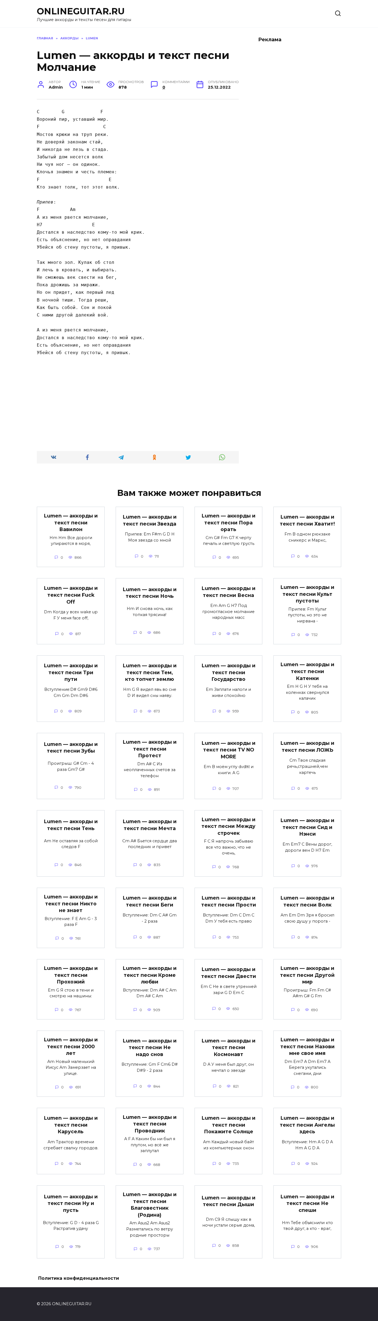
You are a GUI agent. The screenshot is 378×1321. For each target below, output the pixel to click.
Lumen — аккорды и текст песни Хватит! (307, 520)
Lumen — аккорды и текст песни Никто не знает (71, 903)
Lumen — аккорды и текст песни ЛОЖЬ (307, 746)
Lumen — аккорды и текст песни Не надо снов (150, 1047)
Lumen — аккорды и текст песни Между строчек (228, 826)
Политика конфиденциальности (78, 1278)
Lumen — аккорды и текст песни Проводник (150, 1123)
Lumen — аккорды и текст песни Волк (307, 901)
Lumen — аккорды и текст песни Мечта (150, 824)
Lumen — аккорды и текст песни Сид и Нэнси (307, 827)
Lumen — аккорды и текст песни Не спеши (307, 1203)
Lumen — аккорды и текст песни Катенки (307, 671)
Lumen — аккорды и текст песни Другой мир (307, 975)
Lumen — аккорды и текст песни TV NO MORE (228, 749)
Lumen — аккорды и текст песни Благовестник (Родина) (150, 1204)
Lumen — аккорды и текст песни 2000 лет (71, 1046)
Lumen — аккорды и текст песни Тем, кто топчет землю (150, 672)
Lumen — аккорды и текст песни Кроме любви (150, 975)
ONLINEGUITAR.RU (81, 11)
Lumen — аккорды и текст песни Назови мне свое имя (307, 1046)
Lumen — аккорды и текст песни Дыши (228, 1201)
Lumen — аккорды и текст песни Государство (228, 672)
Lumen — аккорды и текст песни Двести (228, 972)
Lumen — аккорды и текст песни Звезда (150, 520)
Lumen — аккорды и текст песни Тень (71, 824)
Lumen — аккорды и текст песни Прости (228, 901)
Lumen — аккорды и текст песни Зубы (71, 747)
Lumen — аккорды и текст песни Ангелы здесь (307, 1124)
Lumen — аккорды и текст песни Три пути (71, 672)
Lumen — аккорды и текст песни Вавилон (71, 522)
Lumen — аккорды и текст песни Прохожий (71, 975)
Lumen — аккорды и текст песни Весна (228, 591)
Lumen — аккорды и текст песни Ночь (150, 592)
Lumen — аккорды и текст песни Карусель (71, 1124)
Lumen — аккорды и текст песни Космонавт (228, 1047)
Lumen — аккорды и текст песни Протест (150, 748)
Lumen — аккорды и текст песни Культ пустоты (307, 594)
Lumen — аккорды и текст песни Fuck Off (71, 594)
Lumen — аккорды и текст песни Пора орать (228, 522)
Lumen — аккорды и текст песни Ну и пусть (71, 1203)
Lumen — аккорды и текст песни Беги (150, 901)
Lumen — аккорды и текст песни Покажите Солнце (228, 1124)
